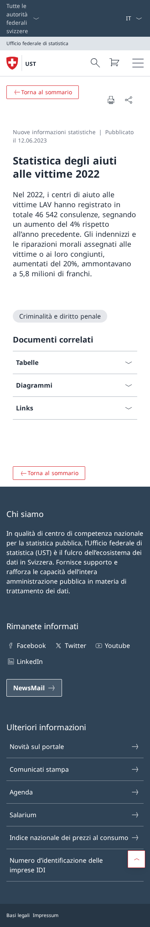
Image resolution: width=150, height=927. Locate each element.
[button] (136, 859)
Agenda (21, 792)
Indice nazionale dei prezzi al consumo (69, 837)
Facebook (31, 645)
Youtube (117, 645)
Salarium (23, 814)
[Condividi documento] (128, 100)
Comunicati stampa (39, 769)
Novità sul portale (37, 746)
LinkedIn (30, 661)
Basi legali (18, 915)
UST (30, 63)
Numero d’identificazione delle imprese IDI (56, 865)
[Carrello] (114, 62)
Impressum (45, 915)
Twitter (75, 645)
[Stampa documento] (111, 100)
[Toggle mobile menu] (138, 63)
